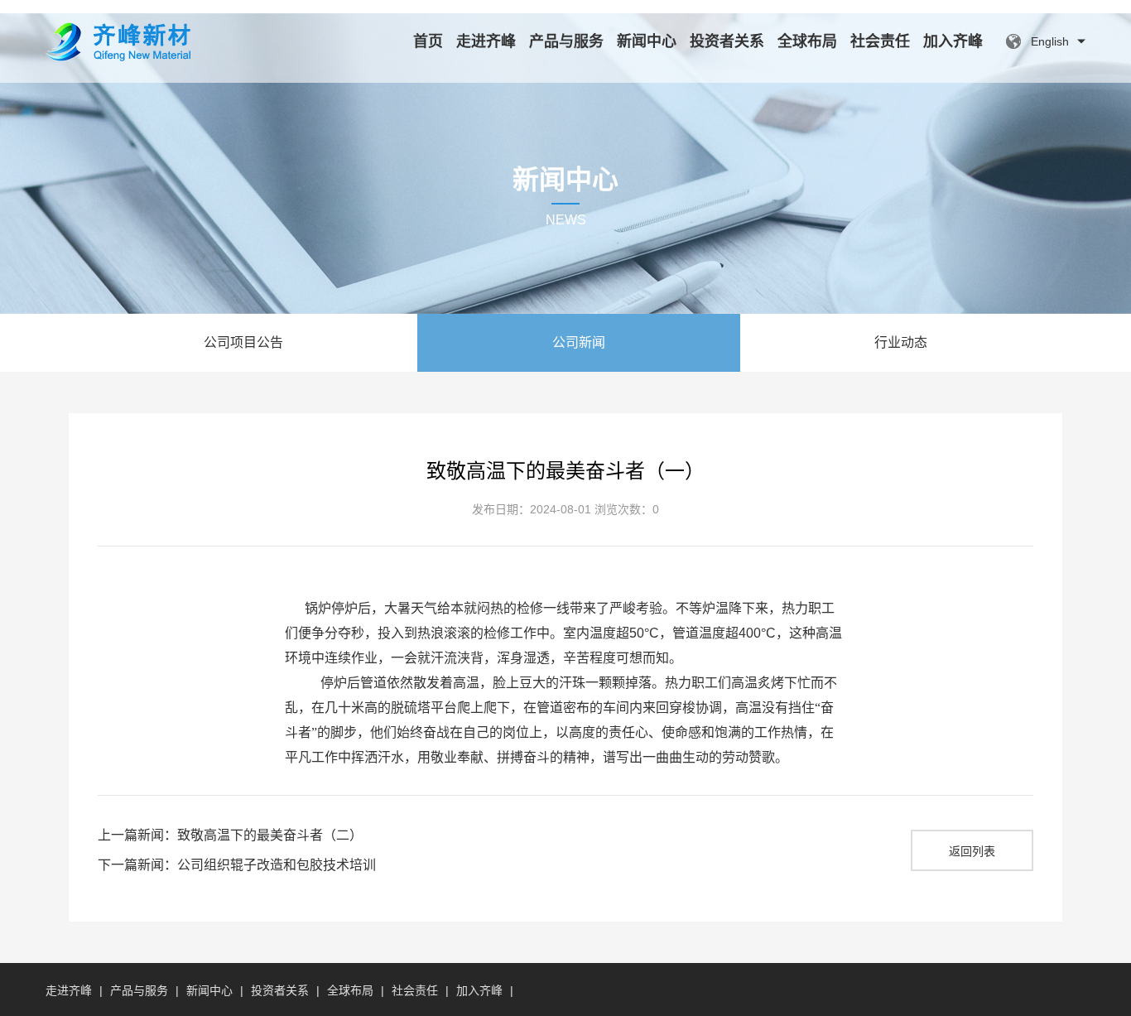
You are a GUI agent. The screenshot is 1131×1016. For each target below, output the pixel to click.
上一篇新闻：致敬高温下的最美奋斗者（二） (230, 835)
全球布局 (807, 41)
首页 (428, 41)
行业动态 (900, 342)
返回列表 (972, 851)
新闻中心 (646, 41)
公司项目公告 (243, 342)
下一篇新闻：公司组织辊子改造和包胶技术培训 (237, 865)
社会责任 (880, 41)
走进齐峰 (486, 41)
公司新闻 (578, 342)
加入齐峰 (953, 41)
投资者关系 (727, 41)
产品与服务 (566, 41)
